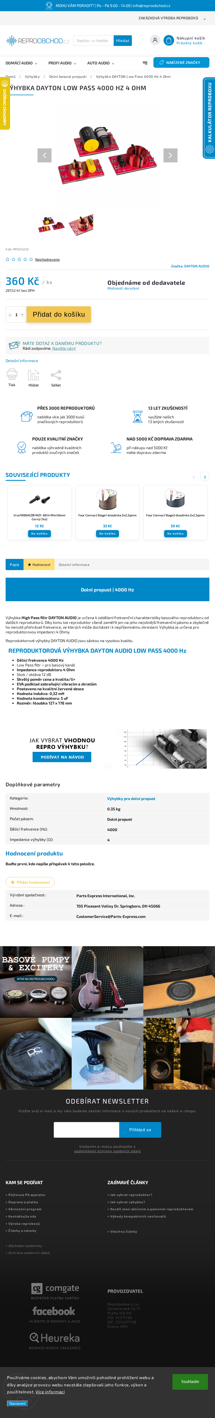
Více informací (50, 1391)
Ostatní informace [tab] (74, 564)
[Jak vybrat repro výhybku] (107, 767)
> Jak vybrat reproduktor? (130, 1195)
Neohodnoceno (47, 259)
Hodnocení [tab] (41, 564)
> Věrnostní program (24, 1209)
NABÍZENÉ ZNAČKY (183, 62)
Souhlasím (190, 1382)
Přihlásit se (140, 1129)
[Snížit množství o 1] (9, 315)
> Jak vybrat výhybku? (126, 1202)
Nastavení (17, 1403)
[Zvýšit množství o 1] (22, 315)
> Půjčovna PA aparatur (26, 1195)
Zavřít (192, 395)
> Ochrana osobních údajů (28, 1252)
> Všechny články (122, 1231)
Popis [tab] (14, 564)
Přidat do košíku (59, 314)
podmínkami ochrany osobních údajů (107, 1151)
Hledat (122, 40)
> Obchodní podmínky (24, 1245)
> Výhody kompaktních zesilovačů (137, 1216)
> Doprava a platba (22, 1202)
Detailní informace (22, 360)
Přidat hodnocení (33, 882)
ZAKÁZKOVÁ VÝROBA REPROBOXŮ (168, 18)
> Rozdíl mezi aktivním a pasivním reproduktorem (150, 1209)
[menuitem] (24, 63)
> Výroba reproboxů (23, 1223)
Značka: (190, 266)
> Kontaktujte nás (21, 1216)
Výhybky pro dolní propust (131, 798)
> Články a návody (21, 1230)
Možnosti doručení (123, 288)
